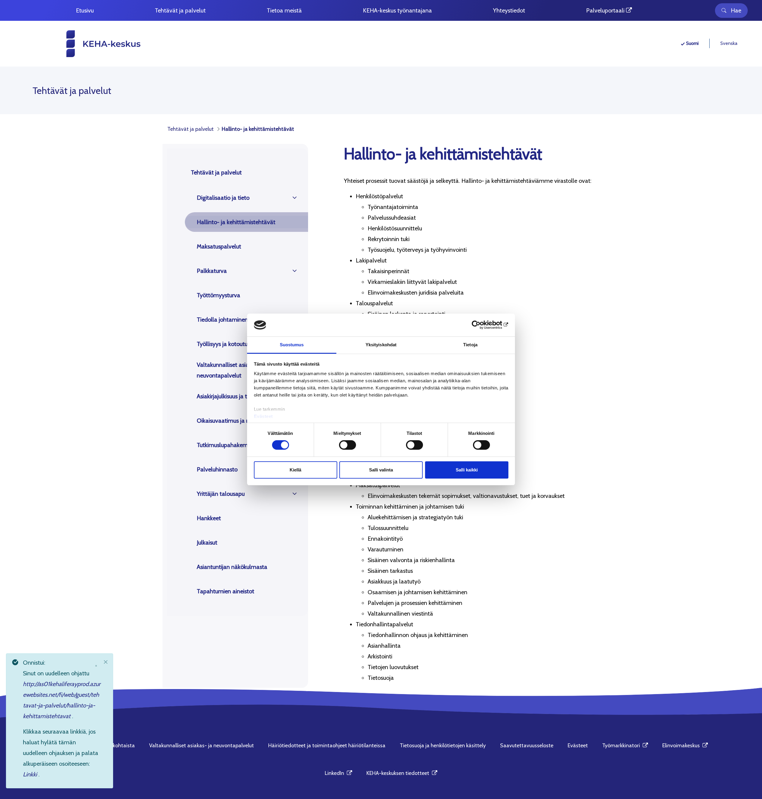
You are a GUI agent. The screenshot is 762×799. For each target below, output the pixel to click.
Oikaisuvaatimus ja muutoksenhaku (241, 420)
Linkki (30, 774)
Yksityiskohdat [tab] (381, 344)
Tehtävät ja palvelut (216, 172)
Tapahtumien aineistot (225, 591)
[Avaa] (294, 198)
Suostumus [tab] (292, 344)
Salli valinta (381, 469)
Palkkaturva (212, 270)
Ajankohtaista (118, 745)
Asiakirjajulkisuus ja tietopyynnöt (237, 396)
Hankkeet (209, 518)
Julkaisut (207, 542)
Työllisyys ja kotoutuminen (230, 343)
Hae (736, 10)
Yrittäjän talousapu (221, 493)
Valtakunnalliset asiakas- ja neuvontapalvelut (231, 370)
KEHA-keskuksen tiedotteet (401, 773)
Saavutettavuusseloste (526, 745)
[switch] (347, 445)
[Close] (105, 662)
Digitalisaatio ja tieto (223, 197)
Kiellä (295, 469)
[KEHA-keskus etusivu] (93, 43)
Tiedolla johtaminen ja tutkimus (237, 319)
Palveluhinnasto (217, 469)
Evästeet (263, 416)
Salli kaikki (467, 469)
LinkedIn (338, 773)
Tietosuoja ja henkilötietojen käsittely (443, 745)
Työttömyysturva (218, 295)
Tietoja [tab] (470, 344)
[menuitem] (85, 10)
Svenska (728, 43)
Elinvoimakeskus (685, 745)
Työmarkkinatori (625, 745)
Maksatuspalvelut (219, 246)
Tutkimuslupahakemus (225, 445)
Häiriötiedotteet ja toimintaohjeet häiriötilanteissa (326, 745)
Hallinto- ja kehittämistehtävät (236, 222)
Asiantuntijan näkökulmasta (232, 566)
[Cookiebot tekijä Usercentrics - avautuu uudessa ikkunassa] (482, 324)
